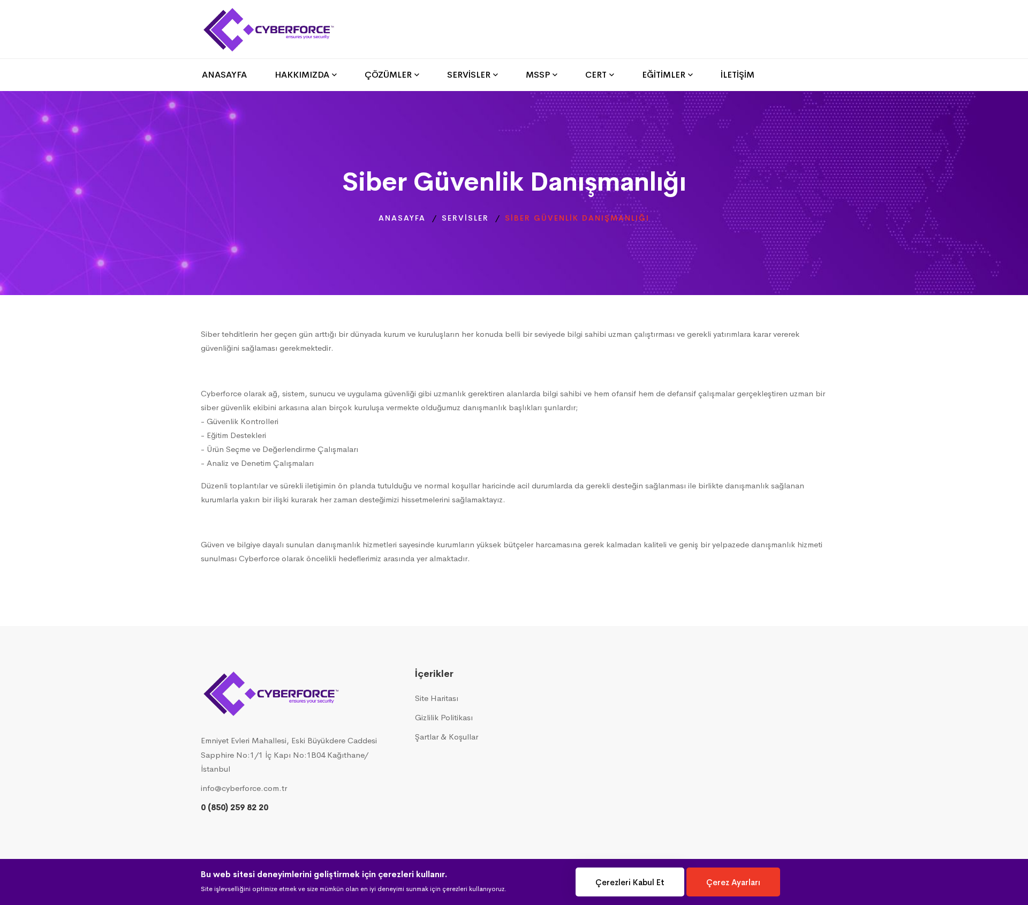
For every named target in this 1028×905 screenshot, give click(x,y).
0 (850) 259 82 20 (234, 807)
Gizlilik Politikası (444, 717)
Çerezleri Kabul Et (629, 882)
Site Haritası (436, 698)
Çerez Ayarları (733, 882)
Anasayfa (402, 218)
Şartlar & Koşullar (446, 736)
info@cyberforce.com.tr (244, 788)
